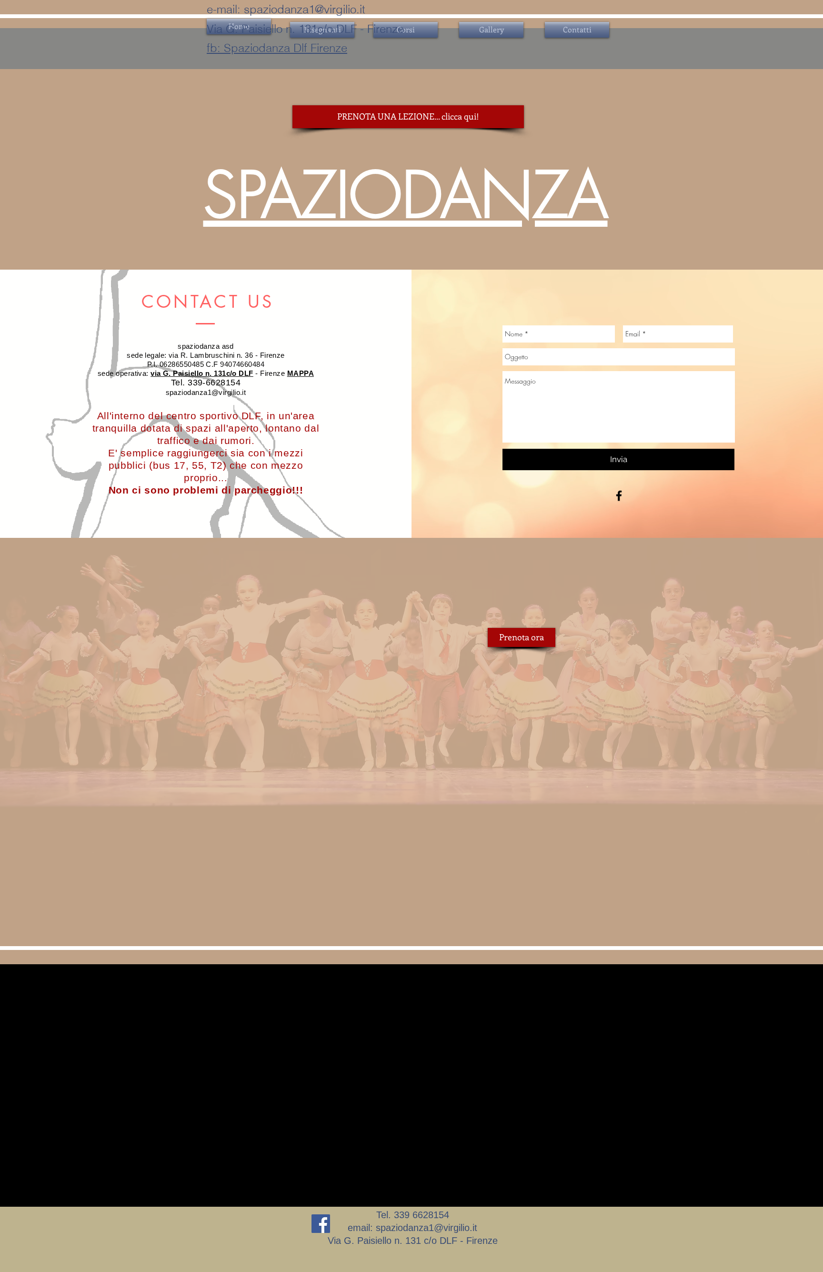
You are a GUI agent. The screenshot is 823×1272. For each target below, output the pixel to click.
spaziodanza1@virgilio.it (304, 9)
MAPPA (300, 373)
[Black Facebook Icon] (619, 496)
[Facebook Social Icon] (320, 1223)
